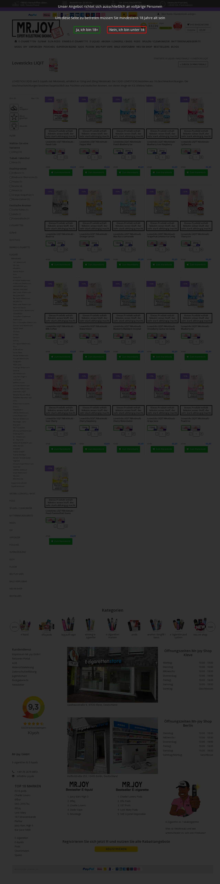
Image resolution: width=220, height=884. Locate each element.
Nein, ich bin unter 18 (126, 29)
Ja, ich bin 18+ (87, 29)
